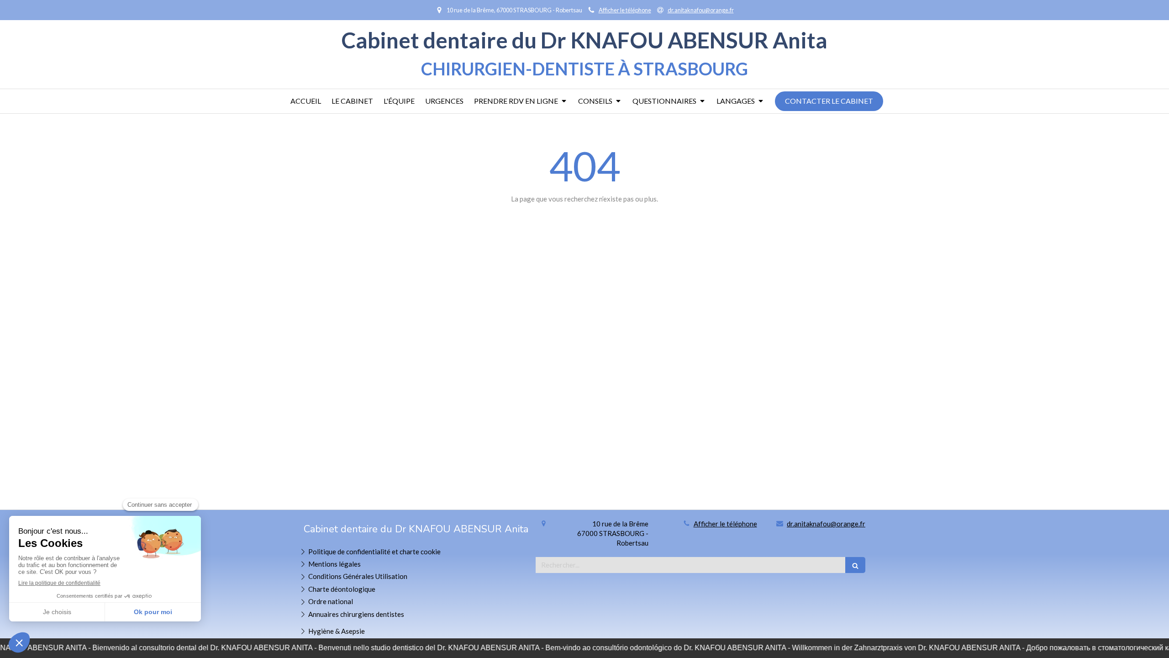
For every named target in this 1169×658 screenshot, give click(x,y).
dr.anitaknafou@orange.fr (826, 524)
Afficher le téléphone (625, 10)
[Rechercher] (855, 565)
